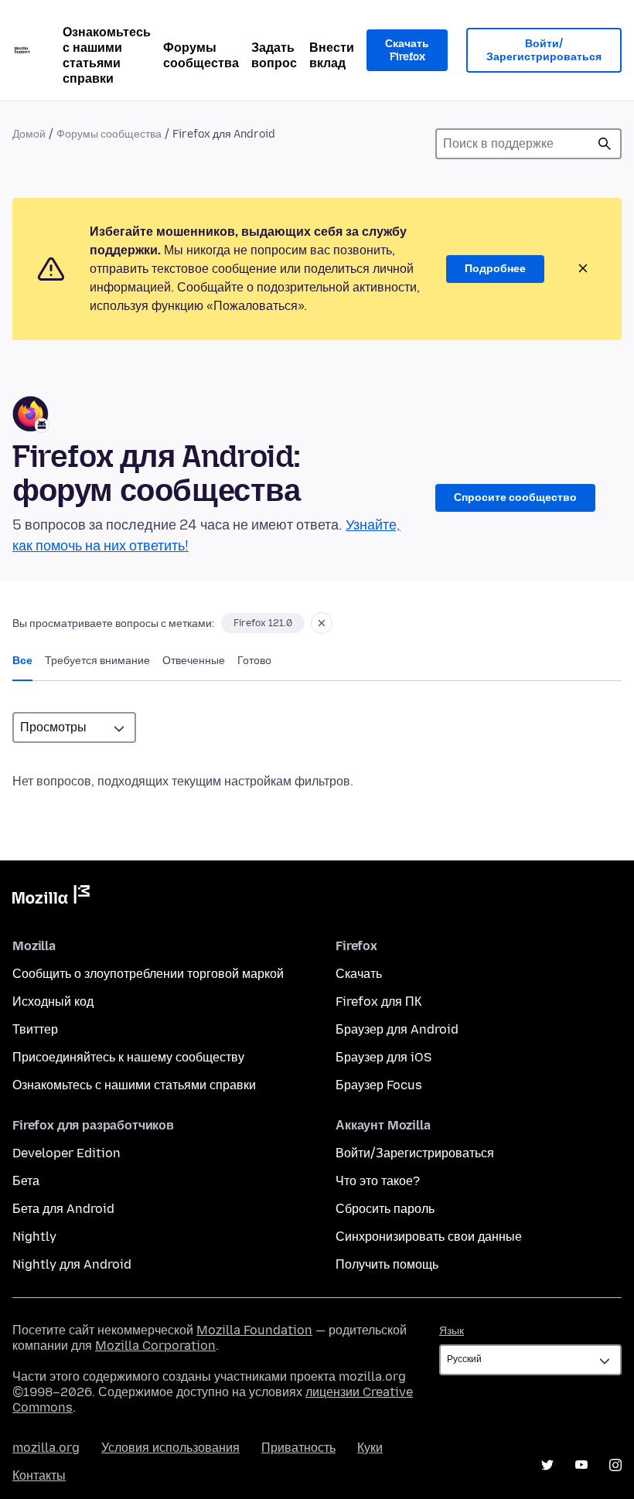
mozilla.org (46, 1447)
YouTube (581, 1465)
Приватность (298, 1447)
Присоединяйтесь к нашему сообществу (128, 1057)
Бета (25, 1181)
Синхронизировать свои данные (429, 1236)
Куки (370, 1447)
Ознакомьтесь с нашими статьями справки (107, 55)
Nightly (34, 1236)
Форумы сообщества (201, 55)
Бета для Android (63, 1208)
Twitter (547, 1465)
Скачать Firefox (407, 50)
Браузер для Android (397, 1029)
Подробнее (495, 268)
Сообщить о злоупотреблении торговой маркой (148, 973)
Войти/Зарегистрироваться (544, 50)
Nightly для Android (71, 1264)
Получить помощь (387, 1264)
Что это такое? (378, 1181)
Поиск (604, 143)
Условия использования (170, 1447)
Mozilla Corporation (155, 1345)
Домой (29, 134)
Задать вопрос (274, 55)
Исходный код (53, 1001)
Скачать (359, 973)
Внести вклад (331, 55)
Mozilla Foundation (254, 1330)
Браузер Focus (379, 1085)
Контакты (39, 1475)
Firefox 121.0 (262, 623)
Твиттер (35, 1029)
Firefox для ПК (378, 1001)
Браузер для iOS (383, 1057)
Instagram (615, 1465)
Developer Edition (66, 1153)
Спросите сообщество (515, 497)
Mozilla (51, 897)
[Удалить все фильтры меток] (321, 623)
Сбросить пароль (385, 1208)
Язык (451, 1330)
